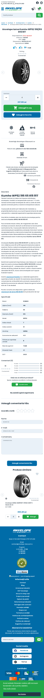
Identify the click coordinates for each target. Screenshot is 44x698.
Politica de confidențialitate (22, 616)
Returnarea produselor (22, 602)
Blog (22, 585)
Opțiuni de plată (23, 599)
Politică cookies (23, 618)
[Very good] (25, 411)
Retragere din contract (22, 605)
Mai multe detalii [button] (9, 689)
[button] (2, 72)
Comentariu (6, 437)
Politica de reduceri (23, 621)
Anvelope (10, 23)
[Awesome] (32, 411)
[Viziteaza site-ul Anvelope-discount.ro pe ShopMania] (22, 572)
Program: (22, 547)
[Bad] (18, 411)
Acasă (3, 23)
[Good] (21, 411)
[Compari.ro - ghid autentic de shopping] (22, 563)
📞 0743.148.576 (6, 3)
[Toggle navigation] (2, 8)
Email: (22, 542)
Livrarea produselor (23, 588)
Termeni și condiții (23, 613)
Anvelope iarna (20, 23)
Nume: (4, 418)
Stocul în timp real (23, 594)
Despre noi (23, 610)
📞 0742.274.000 (18, 3)
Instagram (24, 656)
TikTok (24, 662)
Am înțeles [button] (22, 694)
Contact (23, 583)
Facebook (24, 650)
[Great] (29, 411)
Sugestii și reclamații (22, 624)
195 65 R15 (4, 24)
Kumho (30, 23)
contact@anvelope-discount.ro (22, 544)
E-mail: (4, 428)
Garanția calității (23, 607)
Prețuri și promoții (22, 596)
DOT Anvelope (23, 591)
